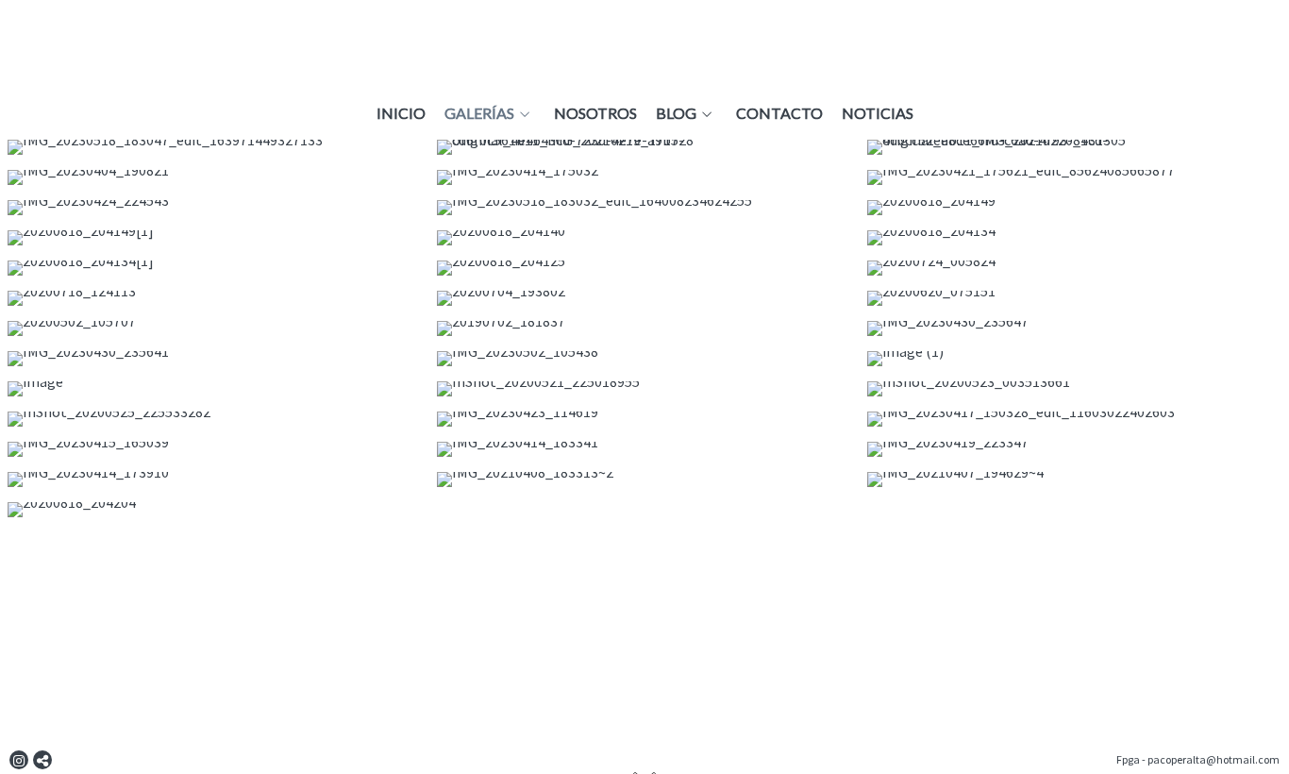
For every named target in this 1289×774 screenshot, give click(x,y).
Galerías (479, 113)
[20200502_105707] (215, 328)
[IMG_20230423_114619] (644, 419)
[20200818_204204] (215, 509)
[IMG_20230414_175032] (644, 177)
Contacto (779, 113)
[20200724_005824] (1074, 268)
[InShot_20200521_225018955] (644, 388)
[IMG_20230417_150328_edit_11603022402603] (1074, 419)
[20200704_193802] (644, 298)
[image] (215, 388)
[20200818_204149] (1074, 207)
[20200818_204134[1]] (215, 268)
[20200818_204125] (644, 268)
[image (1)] (1074, 358)
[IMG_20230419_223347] (1074, 449)
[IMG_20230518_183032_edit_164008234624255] (644, 207)
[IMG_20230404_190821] (215, 177)
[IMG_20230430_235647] (1074, 328)
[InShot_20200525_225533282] (215, 419)
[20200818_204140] (644, 237)
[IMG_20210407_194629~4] (1074, 479)
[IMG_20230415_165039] (215, 449)
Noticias (877, 113)
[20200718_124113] (215, 298)
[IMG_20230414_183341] (644, 449)
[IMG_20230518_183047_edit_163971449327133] (215, 147)
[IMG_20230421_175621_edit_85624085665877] (1074, 177)
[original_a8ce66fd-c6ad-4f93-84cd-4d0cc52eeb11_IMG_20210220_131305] (1074, 147)
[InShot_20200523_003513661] (1074, 388)
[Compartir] (42, 759)
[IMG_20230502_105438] (644, 358)
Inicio (401, 113)
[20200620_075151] (1074, 298)
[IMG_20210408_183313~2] (644, 479)
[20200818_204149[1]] (215, 237)
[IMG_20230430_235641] (215, 358)
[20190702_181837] (644, 328)
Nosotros (595, 113)
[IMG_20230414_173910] (215, 479)
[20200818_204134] (1074, 237)
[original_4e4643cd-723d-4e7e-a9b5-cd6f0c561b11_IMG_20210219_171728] (644, 147)
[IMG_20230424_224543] (215, 207)
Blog (676, 113)
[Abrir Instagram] (18, 759)
